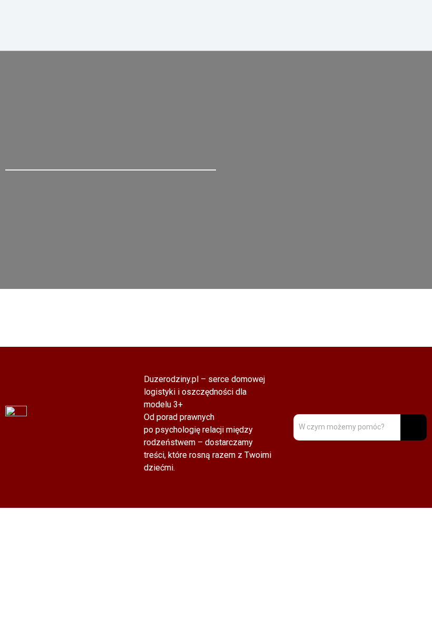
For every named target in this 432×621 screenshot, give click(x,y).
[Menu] (324, 25)
